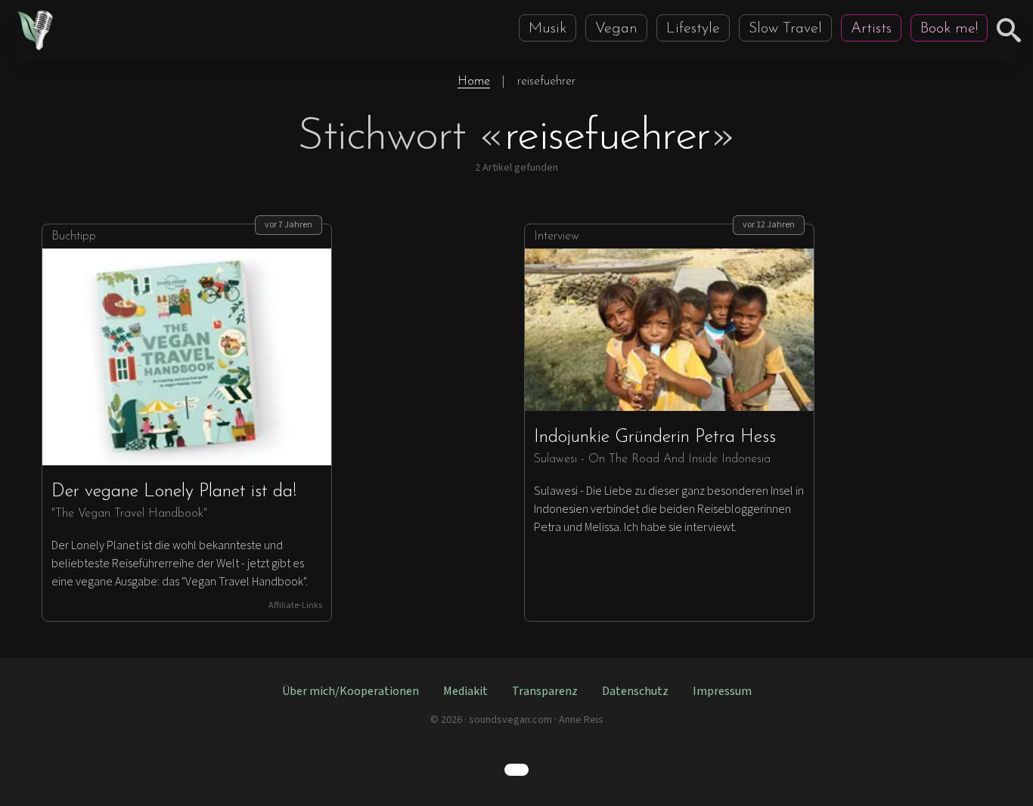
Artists (871, 28)
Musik (547, 28)
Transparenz (545, 691)
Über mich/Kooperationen (350, 691)
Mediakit (465, 691)
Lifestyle (693, 28)
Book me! (949, 28)
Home (474, 82)
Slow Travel (785, 28)
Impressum (722, 691)
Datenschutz (635, 691)
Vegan (616, 28)
